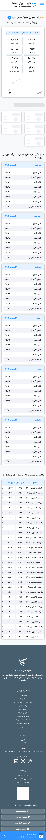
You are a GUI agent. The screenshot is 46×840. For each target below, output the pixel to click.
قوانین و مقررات (23, 713)
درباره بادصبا (23, 709)
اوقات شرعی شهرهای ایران (23, 702)
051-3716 (23, 743)
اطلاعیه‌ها (23, 699)
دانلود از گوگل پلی (21, 823)
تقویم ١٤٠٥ (23, 695)
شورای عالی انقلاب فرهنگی (23, 779)
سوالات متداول (23, 706)
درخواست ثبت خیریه (23, 720)
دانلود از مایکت (21, 829)
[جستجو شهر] (9, 18)
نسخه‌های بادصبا (23, 716)
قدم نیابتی (23, 727)
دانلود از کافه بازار (21, 817)
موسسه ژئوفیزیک (23, 775)
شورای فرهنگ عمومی (23, 782)
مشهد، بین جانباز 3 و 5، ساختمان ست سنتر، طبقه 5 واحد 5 (23, 751)
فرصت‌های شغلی (23, 723)
